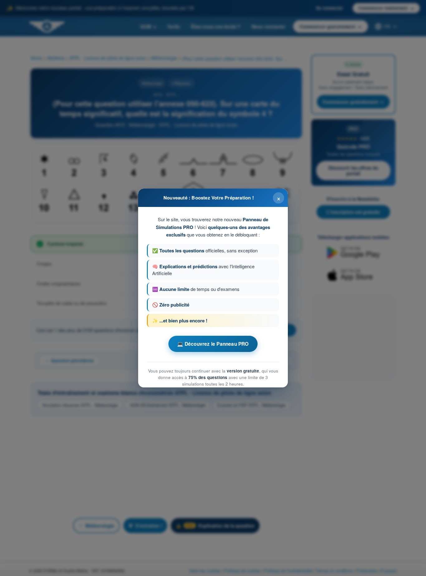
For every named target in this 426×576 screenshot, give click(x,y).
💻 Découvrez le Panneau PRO (213, 343)
